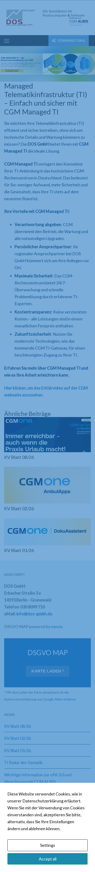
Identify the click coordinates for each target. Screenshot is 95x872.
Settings (47, 845)
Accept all (47, 858)
